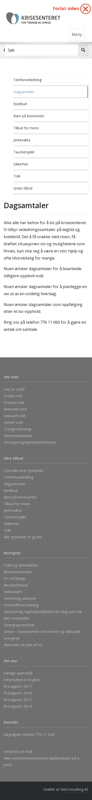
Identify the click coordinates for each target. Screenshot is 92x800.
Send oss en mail (18, 751)
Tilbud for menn (26, 128)
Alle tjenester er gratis (23, 536)
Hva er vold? (14, 389)
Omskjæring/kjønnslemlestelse (30, 442)
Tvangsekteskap (18, 428)
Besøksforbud (15, 584)
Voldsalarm (13, 591)
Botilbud (20, 104)
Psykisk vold (14, 402)
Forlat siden (66, 8)
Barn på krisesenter (28, 116)
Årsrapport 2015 (18, 699)
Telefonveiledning (27, 79)
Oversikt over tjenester (24, 470)
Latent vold (13, 422)
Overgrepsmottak (19, 624)
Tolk (16, 176)
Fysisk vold (13, 395)
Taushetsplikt (24, 152)
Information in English (22, 679)
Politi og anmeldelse (21, 565)
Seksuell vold (14, 415)
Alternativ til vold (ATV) (23, 644)
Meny (77, 34)
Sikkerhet (20, 164)
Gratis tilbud (22, 188)
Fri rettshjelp (15, 578)
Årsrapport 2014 (18, 706)
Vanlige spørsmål (18, 672)
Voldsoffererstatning (21, 604)
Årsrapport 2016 (18, 692)
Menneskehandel (18, 435)
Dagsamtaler (23, 91)
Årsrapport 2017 (18, 686)
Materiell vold (15, 409)
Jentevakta (21, 140)
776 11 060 (45, 734)
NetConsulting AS (74, 789)
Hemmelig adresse (20, 598)
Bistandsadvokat (18, 571)
